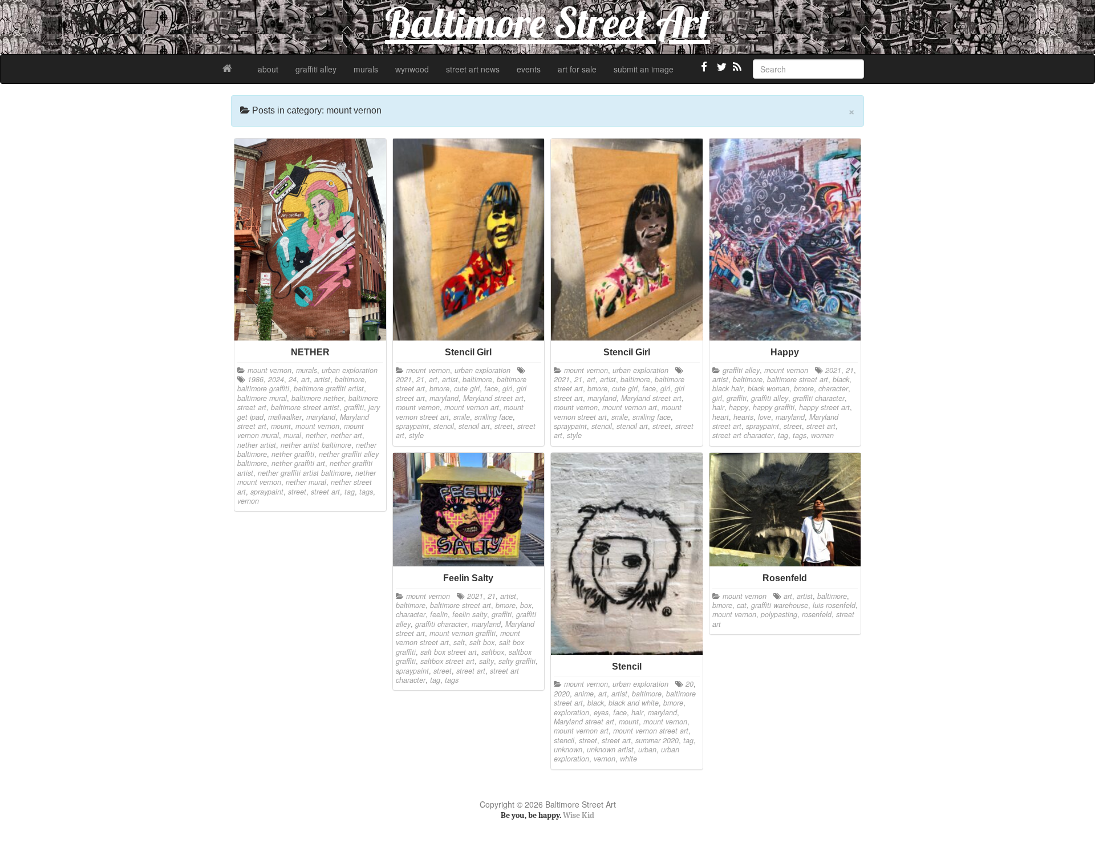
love (764, 417)
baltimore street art (797, 379)
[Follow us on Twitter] (720, 71)
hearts (743, 417)
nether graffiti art (298, 463)
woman (822, 435)
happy (738, 407)
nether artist (256, 445)
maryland (320, 417)
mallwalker (285, 417)
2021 (404, 379)
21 (420, 379)
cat (742, 605)
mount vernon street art (650, 731)
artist (322, 379)
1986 (255, 379)
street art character (742, 435)
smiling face (493, 417)
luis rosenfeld (834, 605)
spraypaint (266, 492)
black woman (768, 388)
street (297, 492)
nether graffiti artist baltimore (304, 473)
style (416, 435)
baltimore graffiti (263, 388)
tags (366, 492)
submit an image (644, 69)
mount (281, 426)
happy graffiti (773, 407)
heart (720, 417)
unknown (568, 749)
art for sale (577, 69)
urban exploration (350, 370)
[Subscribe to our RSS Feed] (736, 71)
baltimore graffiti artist (329, 388)
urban (647, 749)
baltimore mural (262, 398)
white (628, 758)
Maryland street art (493, 398)
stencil (443, 426)
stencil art (474, 426)
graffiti (354, 407)
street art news (473, 69)
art (305, 379)
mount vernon (269, 370)
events (529, 69)
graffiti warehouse (779, 605)
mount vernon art (471, 407)
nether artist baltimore (316, 445)
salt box (481, 642)
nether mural (306, 482)
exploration (571, 712)
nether (316, 435)
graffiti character (819, 398)
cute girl (467, 388)
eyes (601, 712)
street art (325, 492)
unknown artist (610, 749)
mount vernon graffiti (462, 633)
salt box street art (448, 652)
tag (349, 492)
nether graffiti (292, 454)
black (841, 379)
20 (690, 684)
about (268, 69)
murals (366, 69)
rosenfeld (817, 614)
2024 (276, 379)
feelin (439, 614)
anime (584, 693)
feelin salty (469, 614)
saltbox (492, 652)
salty (486, 661)
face (491, 388)
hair (718, 407)
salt (459, 642)
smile (461, 417)
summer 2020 (657, 740)
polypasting (779, 614)
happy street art (824, 407)
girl (507, 388)
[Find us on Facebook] (704, 71)
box (526, 605)
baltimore (349, 379)
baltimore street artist (305, 407)
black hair (727, 388)
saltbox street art (447, 661)
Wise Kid (578, 815)
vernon (248, 501)
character (833, 388)
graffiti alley (315, 69)
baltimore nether (317, 398)
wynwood (412, 69)
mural (292, 435)
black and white (634, 703)
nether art (346, 435)
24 (293, 379)
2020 (562, 693)
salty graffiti (517, 661)
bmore (439, 388)
